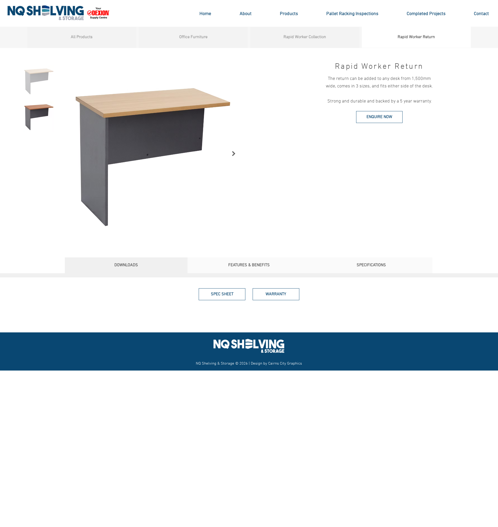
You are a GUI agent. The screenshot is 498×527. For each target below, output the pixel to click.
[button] (278, 14)
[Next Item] (234, 154)
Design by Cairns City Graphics (276, 363)
